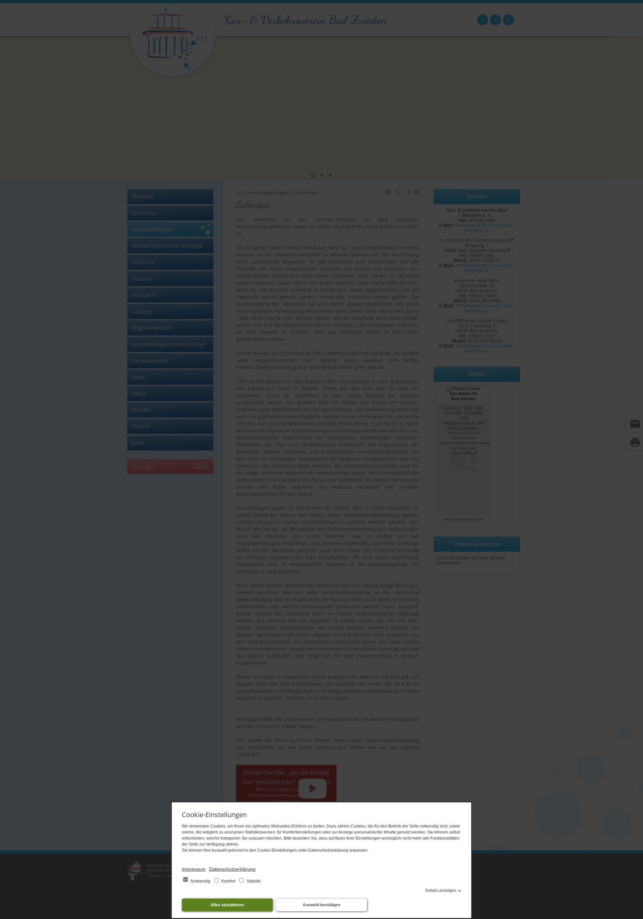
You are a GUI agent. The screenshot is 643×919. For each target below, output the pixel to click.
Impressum (194, 869)
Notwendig (200, 881)
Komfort (228, 881)
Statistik (253, 881)
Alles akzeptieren (227, 905)
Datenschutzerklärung (232, 869)
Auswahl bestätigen (321, 905)
